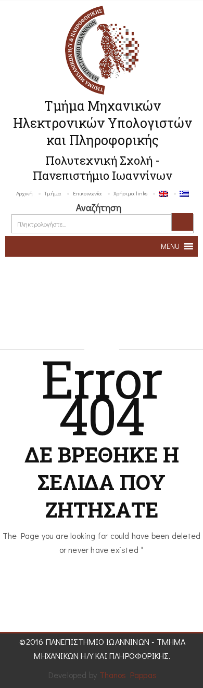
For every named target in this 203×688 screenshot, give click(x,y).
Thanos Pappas (128, 674)
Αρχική (24, 193)
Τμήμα (52, 193)
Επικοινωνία (87, 193)
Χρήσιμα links (130, 193)
